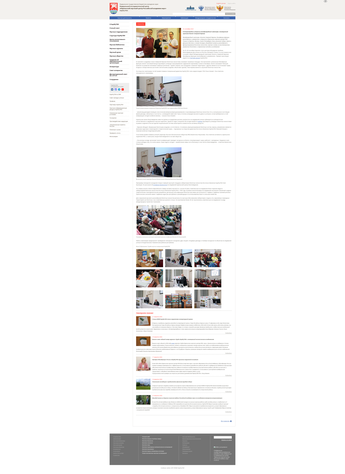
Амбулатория (117, 439)
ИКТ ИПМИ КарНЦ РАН (177, 468)
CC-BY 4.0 (216, 460)
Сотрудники (114, 79)
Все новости (225, 421)
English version (221, 3)
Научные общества (116, 56)
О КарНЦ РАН (114, 24)
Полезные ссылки (115, 130)
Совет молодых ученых (117, 98)
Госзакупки (113, 118)
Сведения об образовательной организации (116, 61)
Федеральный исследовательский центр (134, 6)
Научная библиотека (117, 45)
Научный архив (115, 52)
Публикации (184, 18)
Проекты (148, 18)
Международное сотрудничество (205, 18)
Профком (112, 101)
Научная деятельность (125, 18)
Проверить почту (115, 133)
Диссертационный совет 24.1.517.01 (118, 75)
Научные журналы (116, 48)
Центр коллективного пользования (117, 40)
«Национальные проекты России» (117, 125)
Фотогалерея (114, 136)
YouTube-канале (195, 58)
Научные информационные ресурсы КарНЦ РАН (118, 108)
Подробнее (228, 333)
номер (173, 343)
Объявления (185, 447)
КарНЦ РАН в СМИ (115, 94)
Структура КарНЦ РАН (117, 35)
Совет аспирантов (116, 70)
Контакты (226, 18)
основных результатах (160, 185)
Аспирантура (114, 66)
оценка (200, 121)
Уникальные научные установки (116, 113)
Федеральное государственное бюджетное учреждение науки (139, 4)
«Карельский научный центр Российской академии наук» (143, 8)
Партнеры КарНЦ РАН (116, 104)
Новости (184, 445)
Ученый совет (115, 28)
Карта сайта (231, 3)
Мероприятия (166, 18)
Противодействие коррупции (119, 121)
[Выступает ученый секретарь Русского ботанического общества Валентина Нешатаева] (159, 177)
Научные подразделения (118, 32)
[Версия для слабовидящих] (325, 2)
